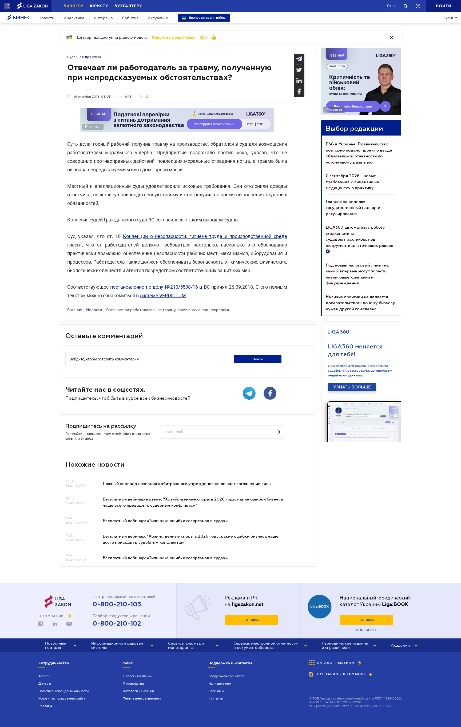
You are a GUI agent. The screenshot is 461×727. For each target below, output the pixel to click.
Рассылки (216, 691)
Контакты (216, 698)
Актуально (158, 18)
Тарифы (251, 620)
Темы (448, 17)
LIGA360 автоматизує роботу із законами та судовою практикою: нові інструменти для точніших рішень (359, 239)
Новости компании (137, 676)
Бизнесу (73, 6)
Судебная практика (84, 57)
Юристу (99, 6)
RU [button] (389, 6)
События (130, 18)
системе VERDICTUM (163, 295)
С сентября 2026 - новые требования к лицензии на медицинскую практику (352, 181)
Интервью (103, 18)
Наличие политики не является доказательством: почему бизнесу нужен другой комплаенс (360, 302)
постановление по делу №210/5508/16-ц (156, 287)
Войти (258, 359)
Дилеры (44, 683)
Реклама (45, 706)
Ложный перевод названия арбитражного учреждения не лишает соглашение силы (187, 483)
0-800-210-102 (117, 623)
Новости (46, 18)
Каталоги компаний (138, 691)
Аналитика (74, 18)
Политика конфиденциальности (63, 691)
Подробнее (366, 630)
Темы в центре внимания (142, 698)
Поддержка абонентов (226, 676)
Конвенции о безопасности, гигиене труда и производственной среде (205, 236)
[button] (7, 6)
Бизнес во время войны (207, 17)
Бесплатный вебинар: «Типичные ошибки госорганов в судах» (165, 520)
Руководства (133, 683)
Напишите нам (219, 683)
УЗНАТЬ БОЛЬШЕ (352, 387)
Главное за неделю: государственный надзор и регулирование (353, 207)
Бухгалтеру (128, 6)
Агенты (44, 676)
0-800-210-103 (117, 604)
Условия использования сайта (61, 698)
